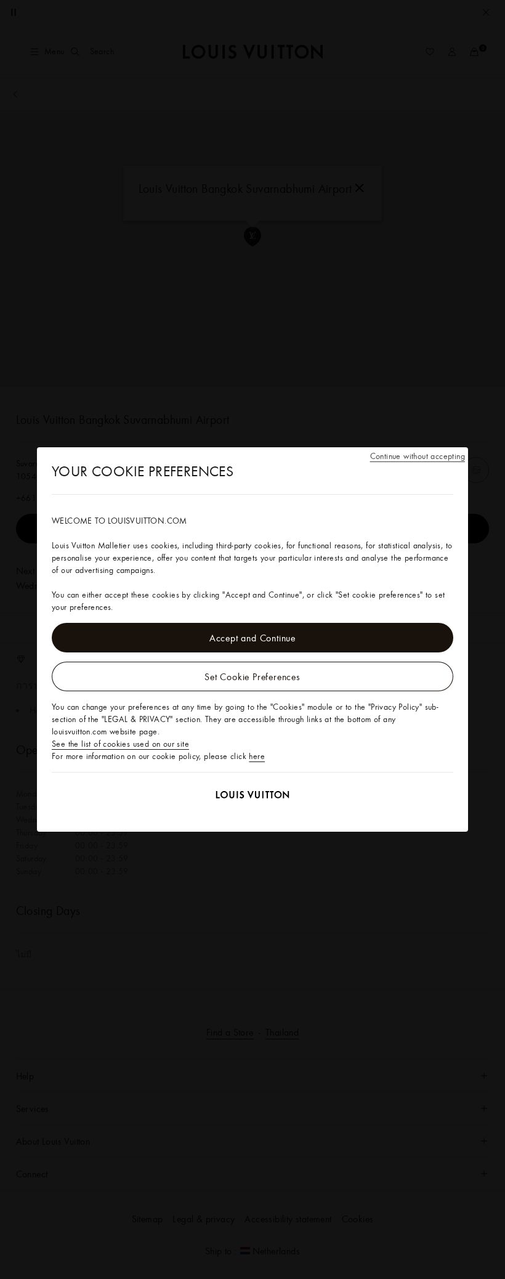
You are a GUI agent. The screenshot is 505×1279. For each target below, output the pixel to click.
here (257, 755)
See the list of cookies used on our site (120, 743)
